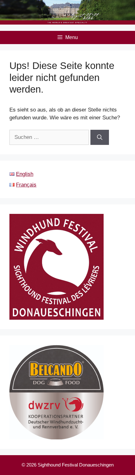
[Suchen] (99, 137)
